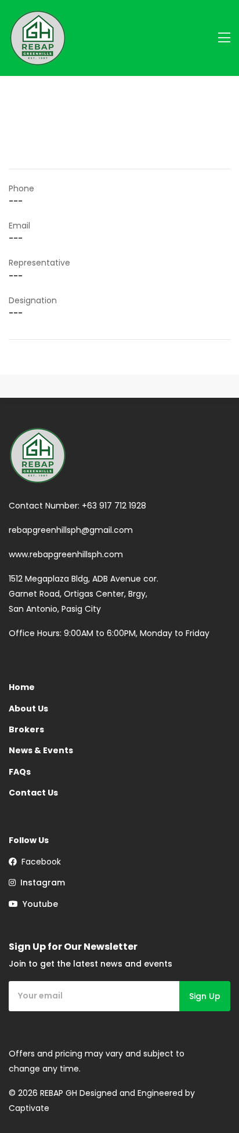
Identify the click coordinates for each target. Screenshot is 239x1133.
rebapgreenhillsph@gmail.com (71, 530)
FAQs (20, 772)
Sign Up (204, 996)
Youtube (38, 904)
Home (22, 687)
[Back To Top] (206, 1100)
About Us (28, 708)
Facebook (39, 861)
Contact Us (33, 792)
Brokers (26, 729)
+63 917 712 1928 (114, 505)
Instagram (40, 882)
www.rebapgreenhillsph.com (66, 554)
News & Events (41, 750)
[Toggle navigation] (224, 38)
